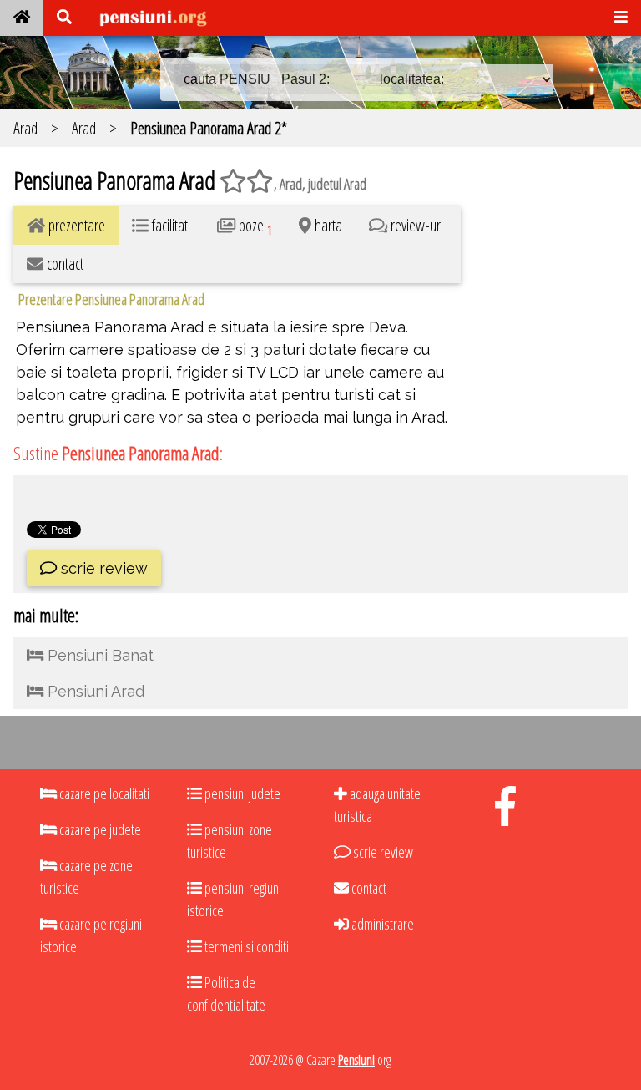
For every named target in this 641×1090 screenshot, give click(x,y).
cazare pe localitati (103, 793)
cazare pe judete (99, 829)
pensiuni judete (241, 793)
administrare (381, 924)
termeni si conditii (246, 946)
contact (367, 888)
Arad (25, 128)
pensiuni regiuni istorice (234, 899)
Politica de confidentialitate (226, 993)
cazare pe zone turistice (86, 876)
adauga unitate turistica (377, 804)
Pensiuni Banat (98, 655)
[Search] (64, 18)
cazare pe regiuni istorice (91, 935)
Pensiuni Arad (93, 691)
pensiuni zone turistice (229, 840)
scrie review (102, 568)
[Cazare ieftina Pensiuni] (21, 18)
